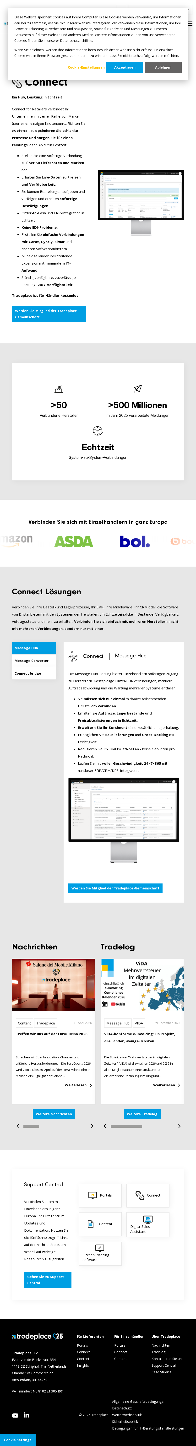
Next (90, 1123)
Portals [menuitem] (82, 1345)
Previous (19, 1123)
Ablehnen (163, 67)
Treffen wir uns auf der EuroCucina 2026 (51, 1033)
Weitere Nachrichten (54, 1114)
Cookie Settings (18, 1440)
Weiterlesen (76, 1085)
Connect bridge (28, 673)
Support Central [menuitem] (164, 1365)
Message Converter (32, 660)
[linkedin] (26, 1415)
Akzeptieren (125, 67)
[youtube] (15, 1415)
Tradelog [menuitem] (159, 1352)
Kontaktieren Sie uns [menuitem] (167, 1358)
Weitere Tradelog (142, 1114)
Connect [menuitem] (84, 1352)
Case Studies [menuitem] (161, 1372)
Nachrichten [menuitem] (161, 1345)
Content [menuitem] (83, 1358)
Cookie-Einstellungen (86, 67)
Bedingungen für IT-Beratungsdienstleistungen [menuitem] (148, 1428)
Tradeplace (45, 1023)
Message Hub (26, 648)
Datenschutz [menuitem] (122, 1408)
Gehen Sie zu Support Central (45, 1279)
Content (24, 1023)
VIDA (139, 1023)
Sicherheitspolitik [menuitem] (125, 1421)
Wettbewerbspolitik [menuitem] (127, 1415)
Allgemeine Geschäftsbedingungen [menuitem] (138, 1401)
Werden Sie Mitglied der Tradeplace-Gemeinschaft (46, 314)
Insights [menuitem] (83, 1365)
